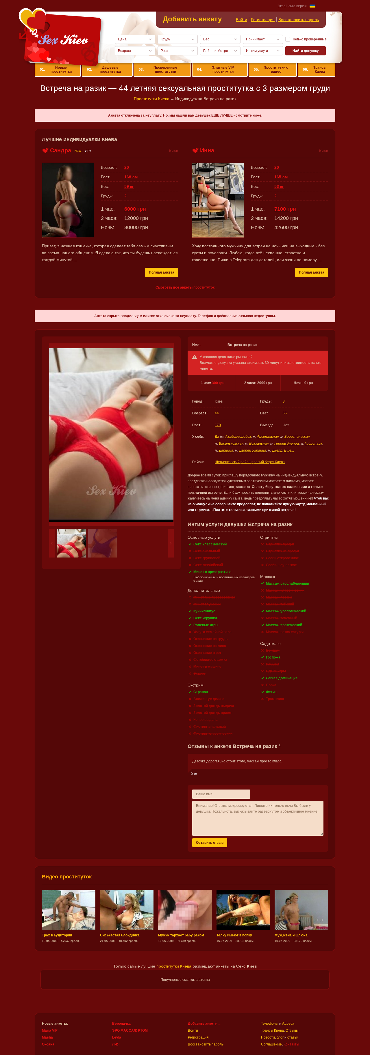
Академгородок (238, 437)
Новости (268, 1037)
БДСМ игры (276, 671)
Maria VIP (50, 1030)
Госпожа (273, 657)
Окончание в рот (207, 653)
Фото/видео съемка (210, 660)
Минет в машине (207, 667)
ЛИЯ (116, 1044)
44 (217, 413)
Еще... (289, 450)
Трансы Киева (314, 70)
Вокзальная (259, 444)
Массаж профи (279, 597)
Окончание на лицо (209, 646)
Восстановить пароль (298, 19)
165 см (281, 177)
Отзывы (292, 1030)
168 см (131, 177)
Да (217, 437)
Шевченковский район (233, 462)
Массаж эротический (284, 625)
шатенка (203, 980)
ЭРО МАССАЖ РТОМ (130, 1030)
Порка (271, 685)
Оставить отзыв (209, 843)
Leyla (116, 1037)
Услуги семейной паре (212, 632)
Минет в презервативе (212, 572)
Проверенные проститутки (158, 70)
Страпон (200, 692)
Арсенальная (268, 437)
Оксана (48, 1044)
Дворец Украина (252, 450)
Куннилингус (204, 611)
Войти (241, 19)
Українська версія (292, 6)
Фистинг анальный (209, 727)
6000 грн (135, 209)
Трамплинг (275, 699)
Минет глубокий (207, 604)
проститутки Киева (173, 966)
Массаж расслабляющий (287, 583)
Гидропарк (313, 444)
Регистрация (263, 19)
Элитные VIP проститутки (215, 70)
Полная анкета (161, 272)
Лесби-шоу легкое (281, 565)
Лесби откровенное (282, 558)
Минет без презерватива (214, 597)
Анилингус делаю (208, 699)
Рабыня (272, 664)
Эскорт (199, 673)
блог (280, 1037)
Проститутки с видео (271, 70)
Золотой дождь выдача (213, 706)
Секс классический (210, 544)
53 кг (279, 186)
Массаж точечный (281, 618)
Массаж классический (285, 590)
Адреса (288, 1024)
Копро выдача (205, 720)
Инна (207, 150)
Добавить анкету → (204, 1024)
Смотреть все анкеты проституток (185, 287)
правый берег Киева (268, 462)
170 (218, 425)
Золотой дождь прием (212, 713)
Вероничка (121, 1024)
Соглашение (271, 1044)
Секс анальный (206, 551)
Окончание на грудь (210, 639)
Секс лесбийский (208, 565)
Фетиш (272, 692)
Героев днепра (286, 444)
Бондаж (273, 650)
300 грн (218, 383)
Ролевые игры (205, 625)
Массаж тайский (280, 604)
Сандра (60, 150)
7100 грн (285, 209)
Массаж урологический (286, 611)
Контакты (291, 1044)
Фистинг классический (212, 734)
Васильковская (231, 444)
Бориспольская (297, 437)
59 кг (129, 186)
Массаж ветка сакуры (285, 632)
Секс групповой (206, 558)
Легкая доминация (281, 678)
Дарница (226, 450)
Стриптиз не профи (282, 551)
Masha (47, 1037)
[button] (52, 543)
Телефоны (269, 1024)
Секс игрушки (205, 618)
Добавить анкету (192, 19)
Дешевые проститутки (104, 70)
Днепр (277, 450)
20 (126, 167)
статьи (292, 1037)
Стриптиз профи (280, 544)
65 (285, 413)
